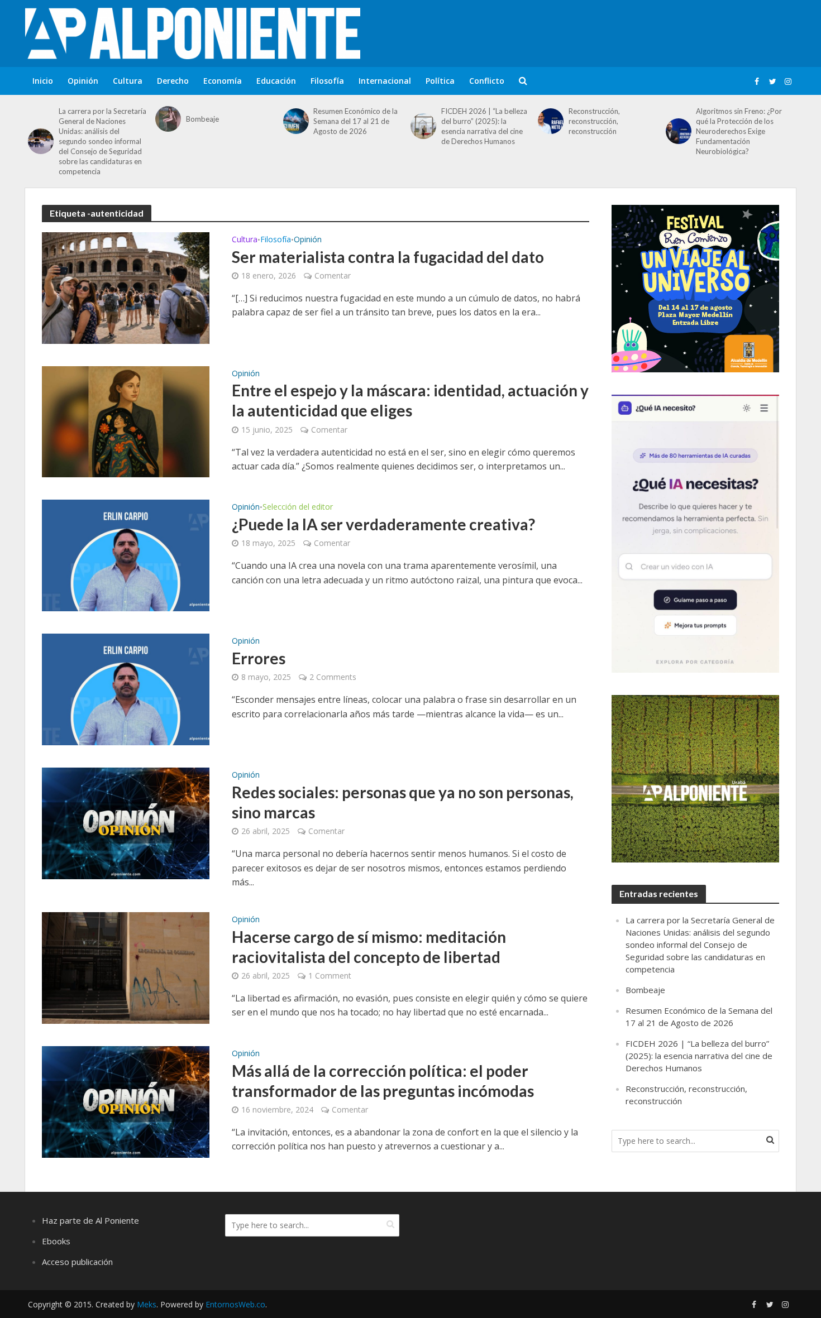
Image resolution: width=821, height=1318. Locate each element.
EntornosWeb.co (235, 1304)
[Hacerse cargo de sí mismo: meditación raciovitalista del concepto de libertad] (125, 967)
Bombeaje (202, 118)
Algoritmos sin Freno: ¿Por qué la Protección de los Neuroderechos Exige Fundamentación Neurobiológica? (739, 131)
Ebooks (56, 1241)
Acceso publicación (77, 1261)
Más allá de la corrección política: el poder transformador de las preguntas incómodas (383, 1080)
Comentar (332, 275)
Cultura (127, 80)
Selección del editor (297, 507)
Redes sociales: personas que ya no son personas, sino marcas (403, 802)
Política (440, 80)
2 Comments (332, 677)
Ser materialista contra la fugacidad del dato (388, 256)
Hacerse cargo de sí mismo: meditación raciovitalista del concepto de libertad (369, 946)
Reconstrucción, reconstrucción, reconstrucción (594, 121)
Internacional (385, 80)
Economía (222, 80)
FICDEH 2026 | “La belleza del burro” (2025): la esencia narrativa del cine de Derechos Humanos (484, 126)
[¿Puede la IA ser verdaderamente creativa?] (125, 555)
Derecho (173, 80)
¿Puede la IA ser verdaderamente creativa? (383, 524)
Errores (258, 658)
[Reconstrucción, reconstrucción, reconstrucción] (550, 121)
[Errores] (125, 689)
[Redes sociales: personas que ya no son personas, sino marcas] (125, 823)
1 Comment (329, 975)
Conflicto (486, 80)
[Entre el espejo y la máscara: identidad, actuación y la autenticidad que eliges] (125, 421)
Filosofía (327, 80)
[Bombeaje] (167, 119)
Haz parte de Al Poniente (90, 1220)
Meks (146, 1304)
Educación (276, 80)
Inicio (42, 80)
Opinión (83, 80)
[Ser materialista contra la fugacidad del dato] (125, 287)
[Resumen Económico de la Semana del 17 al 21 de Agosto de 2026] (295, 121)
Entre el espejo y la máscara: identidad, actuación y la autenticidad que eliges (410, 400)
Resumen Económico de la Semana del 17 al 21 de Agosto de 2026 (355, 121)
